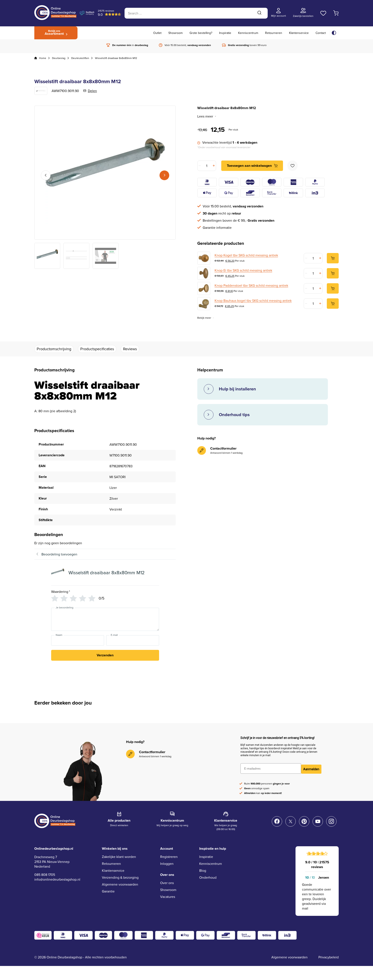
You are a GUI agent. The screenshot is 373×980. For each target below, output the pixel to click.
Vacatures (167, 896)
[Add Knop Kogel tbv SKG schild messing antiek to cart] (333, 258)
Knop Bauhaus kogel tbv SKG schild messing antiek (253, 300)
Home (42, 58)
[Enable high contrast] (334, 33)
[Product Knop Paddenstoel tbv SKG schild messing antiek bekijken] (203, 288)
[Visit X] (290, 821)
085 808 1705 (44, 874)
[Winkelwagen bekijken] (336, 13)
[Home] (35, 58)
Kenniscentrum (248, 33)
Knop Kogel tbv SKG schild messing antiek (246, 255)
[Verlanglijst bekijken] (323, 13)
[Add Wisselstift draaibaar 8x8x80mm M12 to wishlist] (292, 166)
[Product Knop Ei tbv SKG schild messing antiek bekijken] (203, 273)
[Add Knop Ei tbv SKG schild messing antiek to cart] (333, 273)
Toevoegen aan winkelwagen (249, 165)
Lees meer (205, 116)
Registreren (169, 856)
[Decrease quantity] (200, 166)
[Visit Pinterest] (304, 821)
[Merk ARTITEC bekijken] (40, 91)
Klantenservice (299, 33)
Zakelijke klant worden (119, 856)
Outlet (157, 33)
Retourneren (273, 33)
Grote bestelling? (201, 33)
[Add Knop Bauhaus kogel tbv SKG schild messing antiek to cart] (333, 303)
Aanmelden (311, 769)
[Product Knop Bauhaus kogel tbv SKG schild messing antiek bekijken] (203, 303)
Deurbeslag (58, 58)
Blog (202, 870)
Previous (46, 175)
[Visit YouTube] (318, 821)
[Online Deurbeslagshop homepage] (55, 18)
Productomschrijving (54, 349)
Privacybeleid (328, 957)
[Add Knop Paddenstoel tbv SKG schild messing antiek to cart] (333, 288)
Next (164, 175)
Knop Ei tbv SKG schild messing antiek (243, 270)
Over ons (167, 882)
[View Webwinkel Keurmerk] (43, 935)
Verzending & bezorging (120, 877)
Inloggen (167, 863)
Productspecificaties (97, 349)
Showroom (175, 33)
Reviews (130, 349)
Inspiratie (225, 33)
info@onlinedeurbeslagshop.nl (57, 879)
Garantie (108, 891)
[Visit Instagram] (331, 821)
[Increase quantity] (213, 166)
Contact (321, 33)
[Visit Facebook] (277, 821)
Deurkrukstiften (80, 58)
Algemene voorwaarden (120, 884)
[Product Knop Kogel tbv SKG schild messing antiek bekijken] (203, 258)
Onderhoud (208, 877)
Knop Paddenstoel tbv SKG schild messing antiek (251, 285)
